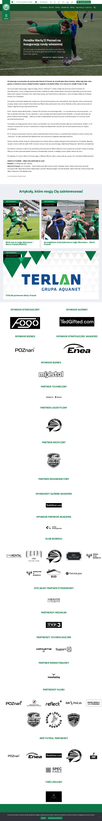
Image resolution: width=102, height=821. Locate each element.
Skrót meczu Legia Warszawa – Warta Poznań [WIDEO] (20, 243)
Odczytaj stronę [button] (85, 2)
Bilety (72, 7)
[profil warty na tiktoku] (72, 2)
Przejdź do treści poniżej (53, 57)
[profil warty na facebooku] (50, 2)
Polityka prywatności (55, 818)
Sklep (57, 7)
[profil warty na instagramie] (55, 2)
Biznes (51, 7)
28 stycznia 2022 (12, 256)
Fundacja (43, 7)
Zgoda (43, 818)
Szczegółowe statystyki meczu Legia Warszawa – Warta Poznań (69, 243)
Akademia (65, 7)
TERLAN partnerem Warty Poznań (21, 295)
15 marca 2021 (49, 205)
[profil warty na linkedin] (68, 2)
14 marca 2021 (11, 205)
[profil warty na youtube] (63, 2)
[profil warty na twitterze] (59, 2)
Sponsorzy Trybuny (84, 7)
